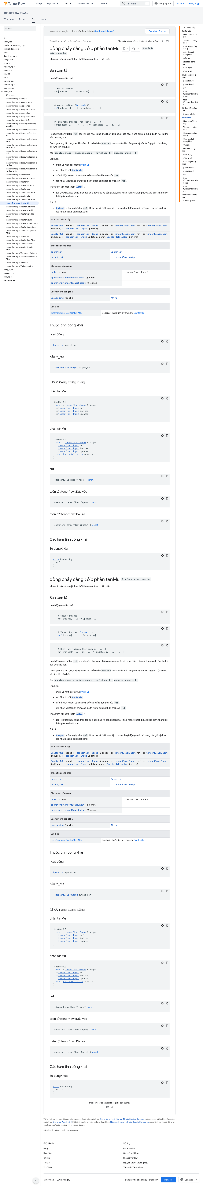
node (53, 272)
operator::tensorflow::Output (68, 282)
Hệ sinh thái (83, 3)
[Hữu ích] (163, 41)
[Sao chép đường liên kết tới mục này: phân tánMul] (70, 391)
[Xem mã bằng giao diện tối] (162, 84)
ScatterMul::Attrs (117, 236)
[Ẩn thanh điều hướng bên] (36, 1181)
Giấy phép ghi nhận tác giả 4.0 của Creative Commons (122, 1119)
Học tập (51, 3)
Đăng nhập (194, 3)
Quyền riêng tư (63, 1180)
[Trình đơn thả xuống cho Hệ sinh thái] (93, 3)
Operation (116, 251)
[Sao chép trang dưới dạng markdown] (133, 48)
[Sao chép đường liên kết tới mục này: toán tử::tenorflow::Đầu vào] (91, 492)
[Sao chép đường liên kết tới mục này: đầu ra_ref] (68, 357)
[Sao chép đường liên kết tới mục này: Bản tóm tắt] (71, 71)
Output (60, 208)
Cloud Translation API (104, 31)
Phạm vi (84, 164)
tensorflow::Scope (87, 225)
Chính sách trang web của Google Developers (129, 1122)
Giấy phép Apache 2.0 (62, 1122)
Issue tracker (129, 1148)
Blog (46, 1148)
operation (56, 251)
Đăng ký (168, 1179)
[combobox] (135, 3)
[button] (19, 42)
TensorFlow (55, 41)
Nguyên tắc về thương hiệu (135, 1163)
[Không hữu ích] (167, 41)
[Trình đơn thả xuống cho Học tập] (58, 3)
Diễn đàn (48, 1153)
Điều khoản (49, 1180)
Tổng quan (9, 19)
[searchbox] (20, 28)
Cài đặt (38, 3)
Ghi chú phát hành (131, 1153)
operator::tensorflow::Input (67, 277)
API (66, 3)
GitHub (180, 3)
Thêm (102, 3)
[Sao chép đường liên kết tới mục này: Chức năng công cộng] (89, 382)
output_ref (57, 257)
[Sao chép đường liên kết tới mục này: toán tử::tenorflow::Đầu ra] (89, 514)
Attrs (79, 186)
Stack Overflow (130, 1158)
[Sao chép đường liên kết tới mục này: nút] (58, 469)
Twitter (47, 1163)
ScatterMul (57, 225)
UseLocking (57, 297)
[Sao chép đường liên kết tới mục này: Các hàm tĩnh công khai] (91, 540)
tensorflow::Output (125, 257)
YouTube (48, 1167)
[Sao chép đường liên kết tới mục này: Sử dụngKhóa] (71, 549)
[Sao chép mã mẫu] (167, 84)
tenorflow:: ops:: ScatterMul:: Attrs (66, 313)
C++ (34, 19)
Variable (77, 170)
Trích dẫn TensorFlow (133, 1167)
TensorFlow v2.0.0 (16, 13)
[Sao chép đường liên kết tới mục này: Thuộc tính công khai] (87, 325)
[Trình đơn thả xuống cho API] (71, 3)
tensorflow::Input (125, 225)
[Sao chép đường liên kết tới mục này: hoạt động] (67, 334)
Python (22, 19)
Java (43, 19)
